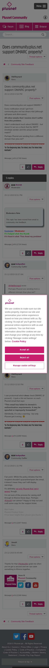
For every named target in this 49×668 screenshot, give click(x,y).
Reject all (24, 358)
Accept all (24, 350)
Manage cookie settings (24, 366)
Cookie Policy (19, 341)
